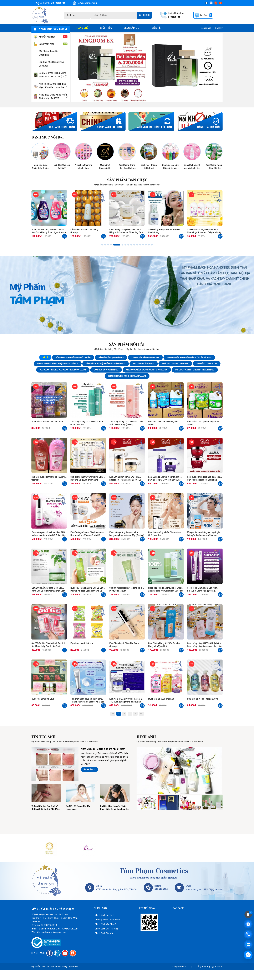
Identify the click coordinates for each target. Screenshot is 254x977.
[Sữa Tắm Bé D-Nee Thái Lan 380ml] (205, 677)
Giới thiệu (106, 27)
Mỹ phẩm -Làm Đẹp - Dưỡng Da (50, 53)
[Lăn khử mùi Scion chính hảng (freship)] (49, 208)
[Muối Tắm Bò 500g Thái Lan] (166, 677)
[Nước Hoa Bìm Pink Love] (49, 677)
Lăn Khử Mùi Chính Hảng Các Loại (51, 64)
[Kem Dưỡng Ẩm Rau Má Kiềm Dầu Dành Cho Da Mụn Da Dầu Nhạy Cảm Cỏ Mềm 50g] (49, 566)
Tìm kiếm (145, 15)
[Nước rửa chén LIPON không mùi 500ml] (166, 400)
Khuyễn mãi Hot (47, 36)
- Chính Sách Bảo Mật (104, 933)
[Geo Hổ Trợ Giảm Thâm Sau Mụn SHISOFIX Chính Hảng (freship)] (205, 566)
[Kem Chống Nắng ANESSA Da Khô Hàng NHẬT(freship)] (166, 622)
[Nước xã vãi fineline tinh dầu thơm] (49, 400)
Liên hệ (156, 27)
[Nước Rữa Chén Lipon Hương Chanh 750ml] (205, 400)
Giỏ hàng (205, 15)
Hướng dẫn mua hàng (87, 3)
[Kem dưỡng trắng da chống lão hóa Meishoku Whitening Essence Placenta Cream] (205, 208)
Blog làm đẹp (132, 27)
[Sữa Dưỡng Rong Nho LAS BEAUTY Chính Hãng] (127, 208)
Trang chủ (82, 27)
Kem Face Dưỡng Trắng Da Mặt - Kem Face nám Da (52, 85)
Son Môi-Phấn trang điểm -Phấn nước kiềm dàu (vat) (53, 75)
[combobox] (77, 15)
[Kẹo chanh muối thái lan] (88, 622)
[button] (102, 245)
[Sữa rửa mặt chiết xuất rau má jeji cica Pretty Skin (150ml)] (127, 566)
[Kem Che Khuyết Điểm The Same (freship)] (127, 622)
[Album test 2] (180, 770)
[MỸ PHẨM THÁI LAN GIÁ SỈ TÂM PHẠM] (49, 848)
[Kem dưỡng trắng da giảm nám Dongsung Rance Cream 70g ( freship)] (127, 511)
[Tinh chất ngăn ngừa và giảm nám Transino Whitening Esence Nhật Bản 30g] (88, 677)
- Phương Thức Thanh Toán (107, 919)
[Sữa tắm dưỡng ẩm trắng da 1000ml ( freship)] (49, 455)
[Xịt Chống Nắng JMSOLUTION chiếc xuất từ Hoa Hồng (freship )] (127, 400)
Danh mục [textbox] (71, 15)
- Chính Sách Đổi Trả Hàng (106, 929)
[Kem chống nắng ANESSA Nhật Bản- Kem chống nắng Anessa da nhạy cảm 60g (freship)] (205, 622)
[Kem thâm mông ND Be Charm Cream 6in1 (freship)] (166, 511)
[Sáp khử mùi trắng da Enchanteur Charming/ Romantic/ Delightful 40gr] (166, 208)
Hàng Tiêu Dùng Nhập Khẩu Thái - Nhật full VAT (53, 96)
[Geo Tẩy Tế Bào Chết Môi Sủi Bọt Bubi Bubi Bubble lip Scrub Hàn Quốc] (49, 622)
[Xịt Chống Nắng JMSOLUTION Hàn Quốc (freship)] (88, 400)
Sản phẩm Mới (46, 44)
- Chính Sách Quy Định (104, 915)
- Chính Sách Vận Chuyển (105, 924)
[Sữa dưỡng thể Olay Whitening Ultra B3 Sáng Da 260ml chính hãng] (88, 455)
